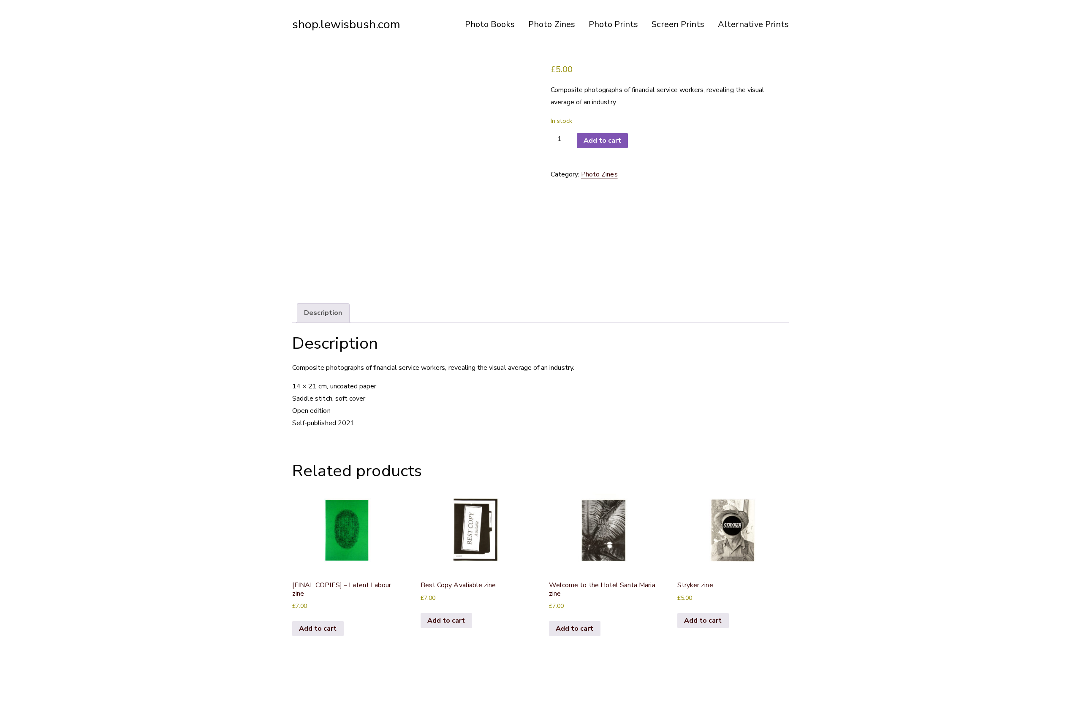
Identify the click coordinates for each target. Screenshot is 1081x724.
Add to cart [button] (318, 628)
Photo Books (490, 24)
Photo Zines (551, 24)
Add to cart (603, 140)
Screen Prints (678, 24)
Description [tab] (323, 312)
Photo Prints (613, 24)
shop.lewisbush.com (346, 24)
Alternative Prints (753, 24)
